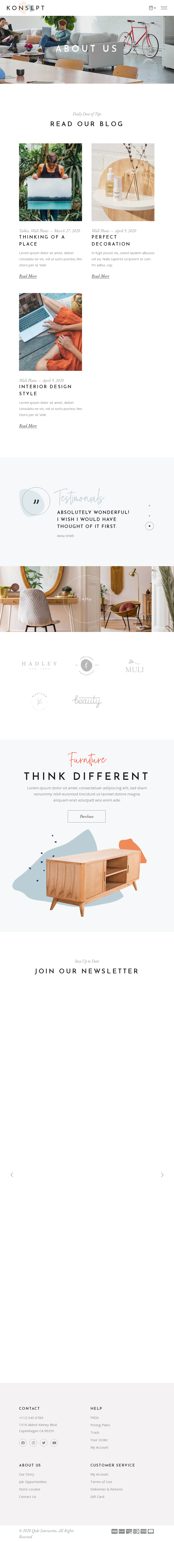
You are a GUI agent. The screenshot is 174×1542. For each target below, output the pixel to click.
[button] (149, 505)
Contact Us (27, 1496)
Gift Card (97, 1496)
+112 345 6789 (31, 1417)
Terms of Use (101, 1481)
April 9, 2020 (125, 230)
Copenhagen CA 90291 (37, 1430)
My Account (99, 1447)
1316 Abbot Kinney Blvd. (38, 1424)
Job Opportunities (33, 1481)
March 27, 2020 (67, 230)
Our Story (26, 1474)
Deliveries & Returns (106, 1489)
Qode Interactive (44, 1530)
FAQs (94, 1417)
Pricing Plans (100, 1425)
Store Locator (30, 1489)
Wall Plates (39, 230)
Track (94, 1432)
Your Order (99, 1440)
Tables (24, 230)
